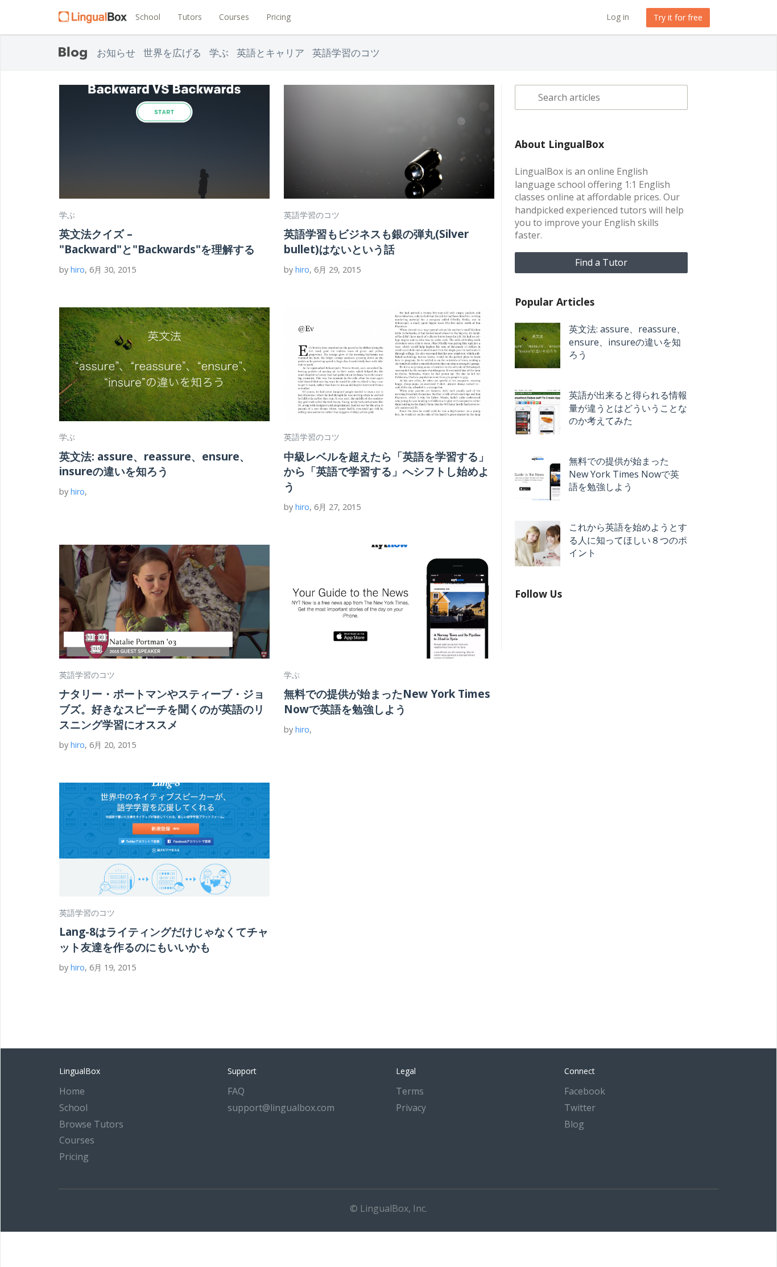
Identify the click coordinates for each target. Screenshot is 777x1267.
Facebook (584, 1091)
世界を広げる (172, 52)
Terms (410, 1091)
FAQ (236, 1091)
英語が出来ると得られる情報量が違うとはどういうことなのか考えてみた (628, 408)
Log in (617, 16)
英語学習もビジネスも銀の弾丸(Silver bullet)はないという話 (376, 241)
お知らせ (116, 52)
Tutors (189, 16)
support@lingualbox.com (281, 1107)
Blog (574, 1124)
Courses (234, 16)
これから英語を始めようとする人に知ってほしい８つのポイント (628, 540)
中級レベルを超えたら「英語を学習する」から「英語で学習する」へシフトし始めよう (386, 472)
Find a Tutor (601, 262)
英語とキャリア (270, 52)
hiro (78, 269)
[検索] (526, 97)
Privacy (411, 1107)
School (147, 16)
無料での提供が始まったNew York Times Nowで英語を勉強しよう (387, 701)
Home (72, 1091)
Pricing (278, 16)
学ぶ (219, 52)
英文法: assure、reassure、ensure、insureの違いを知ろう (154, 464)
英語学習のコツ (346, 52)
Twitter (580, 1107)
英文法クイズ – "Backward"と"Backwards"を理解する (157, 241)
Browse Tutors (91, 1124)
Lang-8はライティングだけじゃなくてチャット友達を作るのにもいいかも (163, 939)
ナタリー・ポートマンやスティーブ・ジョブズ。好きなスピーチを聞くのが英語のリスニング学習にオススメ (161, 709)
